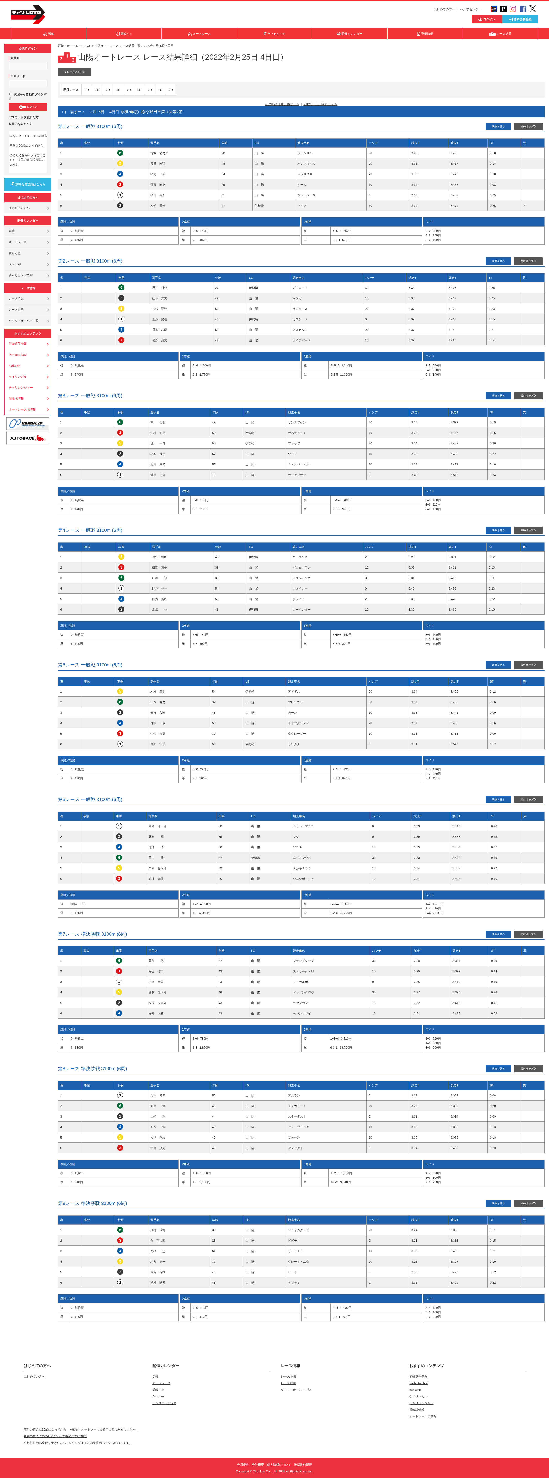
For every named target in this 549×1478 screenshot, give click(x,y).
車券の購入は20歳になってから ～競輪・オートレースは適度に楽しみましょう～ (81, 1429)
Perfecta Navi (18, 354)
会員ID (14, 58)
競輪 (12, 231)
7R (150, 89)
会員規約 (243, 1464)
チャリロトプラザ (21, 275)
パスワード (17, 76)
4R (118, 89)
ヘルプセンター (470, 9)
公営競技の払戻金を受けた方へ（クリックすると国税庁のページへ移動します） (78, 1443)
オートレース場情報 (22, 409)
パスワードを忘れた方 (24, 117)
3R (108, 89)
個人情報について (279, 1464)
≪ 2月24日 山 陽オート (282, 104)
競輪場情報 (16, 398)
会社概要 (258, 1464)
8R (160, 89)
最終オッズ (527, 126)
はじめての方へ (444, 9)
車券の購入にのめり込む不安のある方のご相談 (55, 1436)
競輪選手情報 (18, 343)
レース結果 (16, 309)
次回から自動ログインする (28, 96)
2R (97, 89)
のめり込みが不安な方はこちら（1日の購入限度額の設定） (28, 160)
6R (139, 89)
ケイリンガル (18, 376)
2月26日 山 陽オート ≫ (320, 104)
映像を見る (498, 126)
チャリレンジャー (21, 387)
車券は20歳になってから (26, 145)
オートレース (18, 242)
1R (87, 89)
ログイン (31, 106)
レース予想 (16, 298)
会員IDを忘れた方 (21, 124)
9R (171, 89)
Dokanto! (15, 264)
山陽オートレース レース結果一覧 (117, 45)
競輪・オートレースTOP (74, 45)
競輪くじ (15, 253)
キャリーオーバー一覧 (24, 320)
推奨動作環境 (303, 1464)
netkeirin (14, 365)
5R (129, 89)
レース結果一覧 (75, 71)
